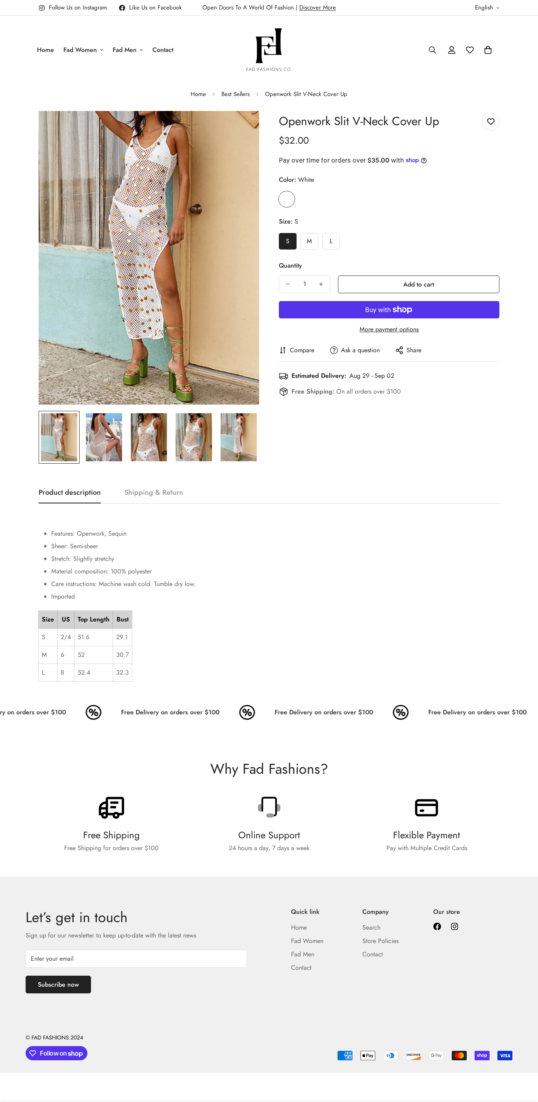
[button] (488, 50)
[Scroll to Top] (523, 1059)
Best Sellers (235, 94)
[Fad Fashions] (269, 50)
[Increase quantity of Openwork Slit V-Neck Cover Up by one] (321, 284)
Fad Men (125, 49)
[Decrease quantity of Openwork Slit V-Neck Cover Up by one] (288, 284)
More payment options (389, 329)
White (287, 199)
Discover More (317, 7)
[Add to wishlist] (490, 122)
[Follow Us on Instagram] (454, 926)
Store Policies (380, 940)
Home (45, 49)
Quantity (290, 265)
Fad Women (80, 49)
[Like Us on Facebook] (437, 926)
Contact (162, 49)
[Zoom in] (242, 128)
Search (371, 927)
